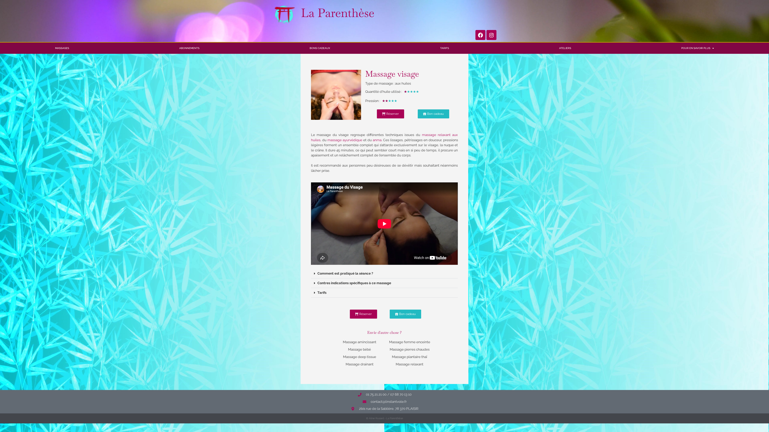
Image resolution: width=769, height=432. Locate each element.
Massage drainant (359, 364)
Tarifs (444, 48)
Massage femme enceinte (409, 342)
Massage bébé (359, 349)
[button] (384, 273)
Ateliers (565, 48)
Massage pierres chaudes (410, 349)
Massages (62, 48)
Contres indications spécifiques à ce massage (354, 283)
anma (377, 140)
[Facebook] (480, 35)
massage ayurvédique (344, 140)
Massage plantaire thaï (409, 357)
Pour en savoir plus (695, 48)
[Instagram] (491, 35)
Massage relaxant (409, 364)
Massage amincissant (359, 342)
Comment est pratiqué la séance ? (345, 273)
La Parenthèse (337, 12)
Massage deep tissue (359, 357)
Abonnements (189, 48)
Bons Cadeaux (320, 48)
